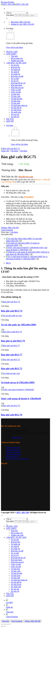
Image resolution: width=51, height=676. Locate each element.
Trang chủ (5, 151)
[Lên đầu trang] (2, 515)
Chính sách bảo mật (13, 447)
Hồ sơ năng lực (17, 58)
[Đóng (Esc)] (9, 624)
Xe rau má (15, 114)
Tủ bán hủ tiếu (16, 99)
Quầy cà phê (16, 90)
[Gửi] (7, 18)
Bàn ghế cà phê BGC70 (13, 341)
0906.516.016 (17, 438)
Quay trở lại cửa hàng (14, 47)
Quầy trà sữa (16, 92)
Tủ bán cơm (15, 96)
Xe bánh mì (15, 70)
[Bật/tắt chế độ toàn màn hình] (4, 624)
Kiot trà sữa (15, 67)
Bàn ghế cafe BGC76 (11, 414)
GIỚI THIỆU (11, 54)
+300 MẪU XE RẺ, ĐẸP (16, 63)
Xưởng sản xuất (17, 61)
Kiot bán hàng (16, 85)
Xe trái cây (15, 117)
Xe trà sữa (15, 65)
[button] (9, 125)
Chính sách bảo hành (13, 450)
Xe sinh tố (15, 72)
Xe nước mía (16, 112)
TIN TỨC (10, 119)
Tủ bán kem (15, 101)
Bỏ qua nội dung (7, 2)
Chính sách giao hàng (13, 452)
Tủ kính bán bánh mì (19, 105)
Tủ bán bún (15, 94)
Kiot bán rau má (17, 87)
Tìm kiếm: (10, 15)
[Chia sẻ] (7, 624)
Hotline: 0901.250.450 (32, 621)
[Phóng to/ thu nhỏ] (2, 624)
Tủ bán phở (15, 103)
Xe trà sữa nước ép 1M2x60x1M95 (18, 324)
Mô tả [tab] (8, 263)
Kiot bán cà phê (17, 76)
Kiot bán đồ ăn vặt (18, 83)
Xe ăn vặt (14, 81)
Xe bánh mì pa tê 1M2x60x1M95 (18, 382)
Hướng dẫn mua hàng (13, 454)
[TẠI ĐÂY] (28, 197)
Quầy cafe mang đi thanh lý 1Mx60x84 (21, 398)
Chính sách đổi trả (12, 456)
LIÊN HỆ (10, 121)
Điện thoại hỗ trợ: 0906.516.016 (17, 459)
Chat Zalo (5, 621)
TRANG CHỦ (12, 52)
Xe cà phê (15, 78)
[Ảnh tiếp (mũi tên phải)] (4, 626)
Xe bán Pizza (16, 110)
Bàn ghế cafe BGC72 (11, 368)
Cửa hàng (14, 151)
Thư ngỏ (14, 56)
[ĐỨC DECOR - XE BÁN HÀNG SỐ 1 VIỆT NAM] (14, 4)
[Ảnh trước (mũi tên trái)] (2, 626)
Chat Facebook (16, 621)
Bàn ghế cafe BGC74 (11, 311)
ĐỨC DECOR (23, 512)
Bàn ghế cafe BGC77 (11, 354)
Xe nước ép (15, 74)
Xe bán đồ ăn (16, 108)
